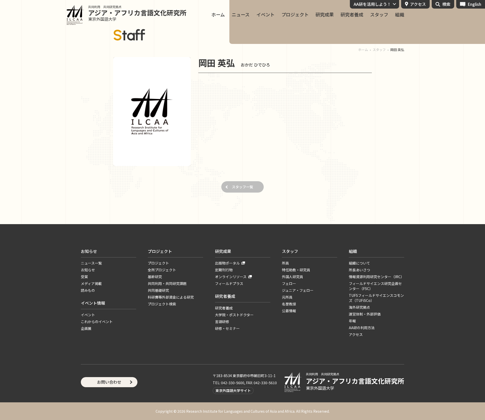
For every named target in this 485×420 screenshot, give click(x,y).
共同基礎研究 (158, 290)
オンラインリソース (231, 276)
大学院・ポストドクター (234, 314)
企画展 (86, 328)
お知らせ (89, 251)
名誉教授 (289, 303)
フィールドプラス (229, 283)
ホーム (218, 14)
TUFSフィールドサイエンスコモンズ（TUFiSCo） (376, 298)
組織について (359, 263)
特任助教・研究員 (296, 269)
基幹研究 (155, 276)
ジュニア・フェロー (297, 290)
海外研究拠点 (359, 307)
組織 (399, 14)
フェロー (289, 283)
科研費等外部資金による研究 (171, 297)
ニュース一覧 (91, 263)
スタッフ (379, 14)
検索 (446, 4)
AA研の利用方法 (362, 327)
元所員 (287, 297)
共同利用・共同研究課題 (167, 283)
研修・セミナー (227, 328)
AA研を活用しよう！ (372, 4)
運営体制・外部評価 (365, 314)
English (474, 4)
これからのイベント (97, 321)
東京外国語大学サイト (233, 390)
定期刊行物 (224, 269)
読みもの (88, 290)
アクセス (418, 4)
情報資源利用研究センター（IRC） (376, 276)
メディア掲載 (91, 283)
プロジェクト (295, 14)
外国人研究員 (292, 276)
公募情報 (289, 310)
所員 (285, 263)
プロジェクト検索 (162, 303)
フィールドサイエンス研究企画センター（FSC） (375, 286)
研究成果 (325, 14)
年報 (352, 320)
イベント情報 (93, 303)
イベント (265, 14)
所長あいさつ (359, 269)
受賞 (84, 276)
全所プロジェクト (162, 269)
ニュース (241, 14)
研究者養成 (352, 14)
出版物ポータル (227, 263)
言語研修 (222, 321)
